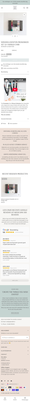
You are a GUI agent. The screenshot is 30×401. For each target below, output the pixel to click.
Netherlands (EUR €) (13, 384)
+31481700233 (10, 324)
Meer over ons (15, 313)
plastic (25, 137)
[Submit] (27, 337)
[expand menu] (2, 7)
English (2, 384)
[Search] (24, 7)
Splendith (7, 393)
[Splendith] (15, 8)
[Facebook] (1, 381)
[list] (15, 25)
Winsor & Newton (7, 46)
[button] (27, 7)
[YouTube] (11, 381)
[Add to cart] (18, 194)
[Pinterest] (4, 381)
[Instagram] (8, 381)
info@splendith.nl (10, 321)
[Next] (17, 36)
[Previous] (12, 36)
